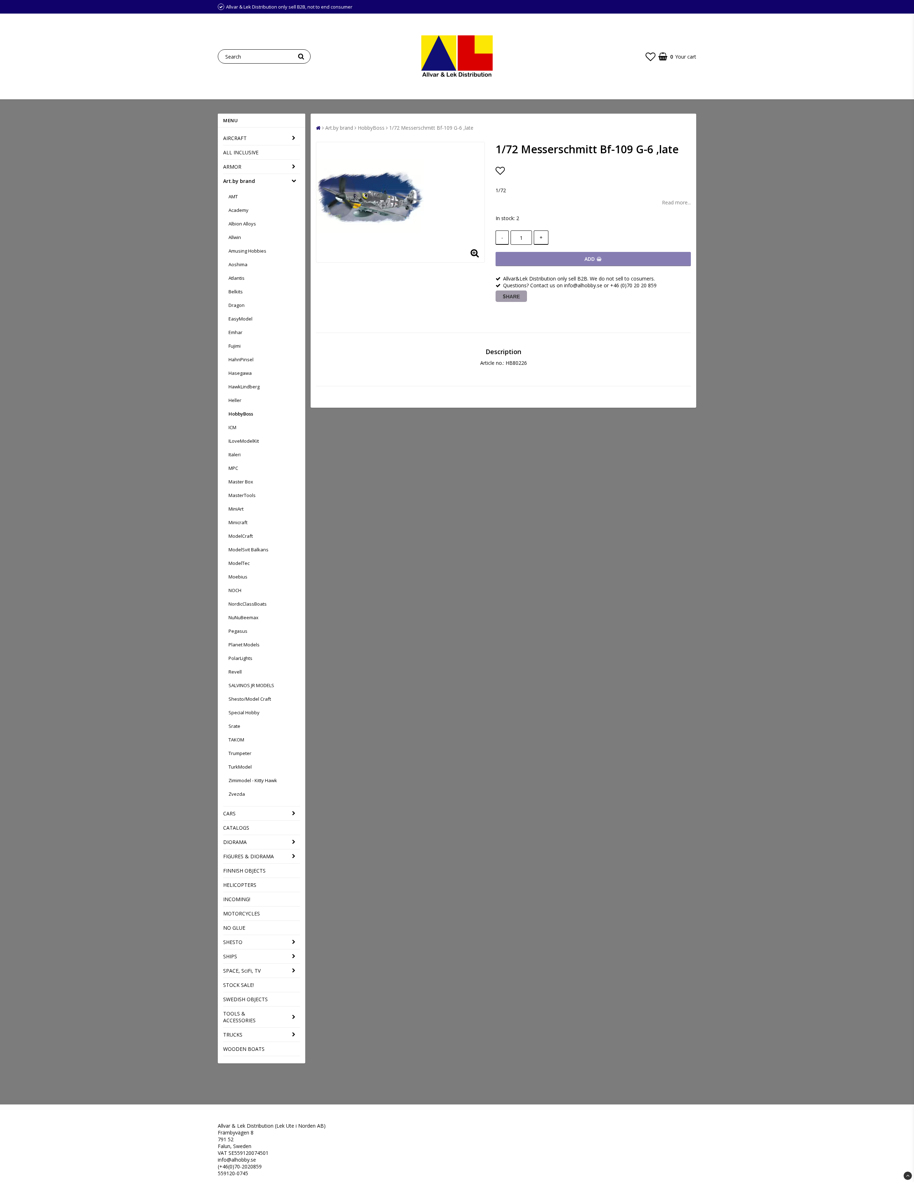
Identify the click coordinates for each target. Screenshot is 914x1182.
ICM (232, 427)
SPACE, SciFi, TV (242, 970)
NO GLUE (234, 927)
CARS (229, 813)
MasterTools (242, 495)
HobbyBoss (240, 414)
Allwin (234, 237)
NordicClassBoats (247, 604)
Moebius (237, 576)
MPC (233, 468)
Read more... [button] (676, 202)
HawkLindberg (244, 386)
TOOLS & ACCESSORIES (239, 1017)
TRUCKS (232, 1034)
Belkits (235, 291)
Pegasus (237, 631)
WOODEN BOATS (244, 1049)
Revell (235, 672)
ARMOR (232, 166)
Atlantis (236, 278)
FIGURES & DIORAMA (248, 856)
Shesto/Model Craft (249, 699)
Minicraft (237, 522)
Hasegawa (240, 373)
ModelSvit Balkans (248, 549)
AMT (233, 196)
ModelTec (239, 563)
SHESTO (232, 942)
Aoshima (237, 264)
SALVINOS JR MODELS (251, 685)
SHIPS (230, 956)
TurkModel (240, 767)
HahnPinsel (240, 359)
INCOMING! (236, 899)
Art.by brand (239, 181)
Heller (234, 400)
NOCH (234, 590)
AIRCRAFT (235, 138)
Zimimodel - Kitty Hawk (252, 780)
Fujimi (234, 346)
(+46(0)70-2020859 (240, 1166)
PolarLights (240, 658)
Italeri (234, 454)
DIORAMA (235, 842)
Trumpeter (239, 753)
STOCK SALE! (238, 985)
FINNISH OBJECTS (244, 870)
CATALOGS (236, 827)
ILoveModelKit (243, 441)
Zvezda (236, 794)
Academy (238, 210)
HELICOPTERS (239, 884)
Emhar (235, 332)
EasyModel (240, 319)
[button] (651, 56)
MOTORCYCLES (241, 913)
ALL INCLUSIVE (240, 152)
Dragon (236, 305)
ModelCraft (240, 536)
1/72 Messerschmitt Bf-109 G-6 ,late (431, 127)
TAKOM (236, 739)
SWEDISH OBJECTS (245, 999)
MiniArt (235, 509)
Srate (234, 726)
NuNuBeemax (243, 617)
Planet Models (244, 644)
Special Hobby (244, 712)
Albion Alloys (242, 223)
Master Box (240, 481)
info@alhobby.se (237, 1159)
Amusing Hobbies (247, 251)
